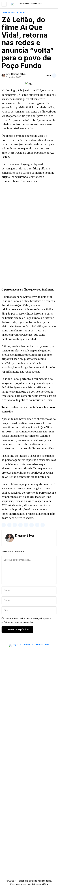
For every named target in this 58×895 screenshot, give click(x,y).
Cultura (20, 12)
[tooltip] (4, 525)
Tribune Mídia (40, 884)
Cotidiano (8, 12)
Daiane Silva (18, 74)
